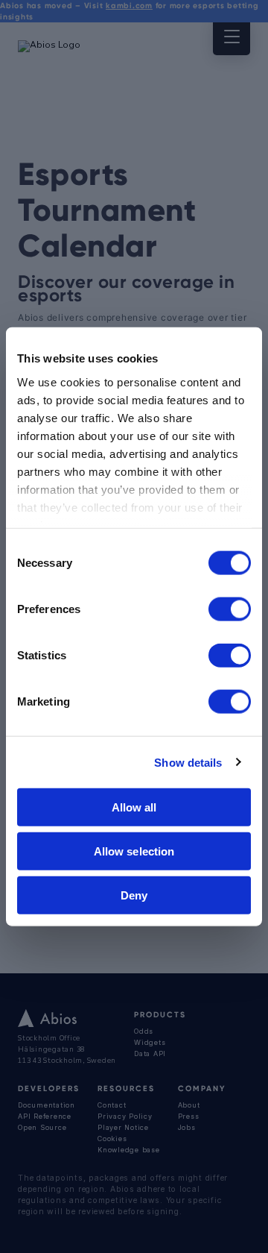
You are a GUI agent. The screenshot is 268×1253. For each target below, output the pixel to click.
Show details (188, 762)
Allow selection (134, 850)
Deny (134, 894)
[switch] (229, 609)
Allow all (134, 807)
